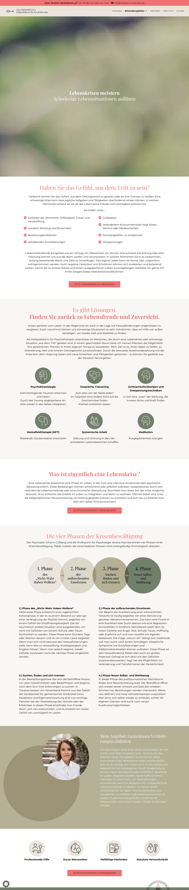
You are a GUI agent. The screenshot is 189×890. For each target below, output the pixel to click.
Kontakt (180, 11)
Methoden (155, 11)
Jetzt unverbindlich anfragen (94, 284)
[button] (6, 884)
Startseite (117, 11)
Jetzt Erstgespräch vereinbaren (94, 510)
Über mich (168, 11)
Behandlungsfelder (135, 11)
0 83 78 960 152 (69, 3)
